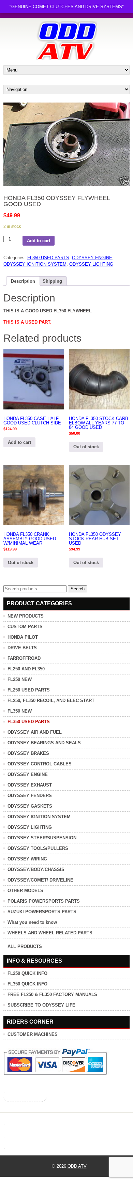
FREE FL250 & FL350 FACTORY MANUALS (52, 994)
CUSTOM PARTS (25, 626)
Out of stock (86, 446)
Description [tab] (23, 281)
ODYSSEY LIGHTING (91, 264)
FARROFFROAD (24, 658)
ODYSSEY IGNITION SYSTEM (34, 264)
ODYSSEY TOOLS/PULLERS (38, 848)
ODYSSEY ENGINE (92, 257)
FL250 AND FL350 (26, 668)
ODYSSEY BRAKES (28, 753)
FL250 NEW (20, 679)
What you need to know (32, 922)
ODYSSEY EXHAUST (30, 785)
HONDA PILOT (23, 637)
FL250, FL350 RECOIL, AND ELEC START (51, 700)
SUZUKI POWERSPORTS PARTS (42, 911)
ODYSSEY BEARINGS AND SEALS (44, 742)
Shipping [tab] (52, 281)
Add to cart (38, 240)
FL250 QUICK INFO (27, 973)
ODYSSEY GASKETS (30, 806)
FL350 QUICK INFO (27, 983)
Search (78, 588)
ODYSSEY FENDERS (30, 795)
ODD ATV (77, 1166)
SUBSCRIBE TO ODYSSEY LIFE (41, 1005)
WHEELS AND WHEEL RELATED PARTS (50, 932)
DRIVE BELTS (22, 647)
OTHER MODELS (25, 890)
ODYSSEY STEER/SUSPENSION (42, 837)
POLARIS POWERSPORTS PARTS (44, 901)
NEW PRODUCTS (26, 616)
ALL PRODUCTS (25, 946)
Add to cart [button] (19, 442)
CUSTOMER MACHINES (33, 1034)
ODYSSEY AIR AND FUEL (35, 732)
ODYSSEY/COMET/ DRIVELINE (40, 880)
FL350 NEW (20, 711)
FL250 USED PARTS (29, 690)
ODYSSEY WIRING (27, 858)
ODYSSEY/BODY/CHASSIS (36, 869)
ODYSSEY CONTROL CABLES (40, 763)
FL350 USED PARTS (48, 257)
